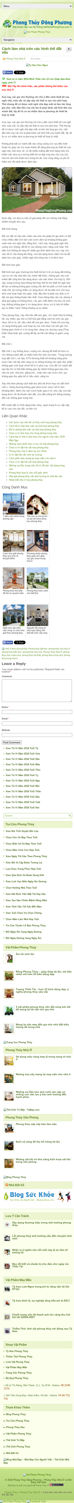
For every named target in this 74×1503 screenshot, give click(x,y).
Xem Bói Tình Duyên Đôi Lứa (22, 831)
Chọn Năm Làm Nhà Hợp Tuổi (22, 919)
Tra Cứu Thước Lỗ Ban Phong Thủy (26, 925)
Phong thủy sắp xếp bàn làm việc (36, 1124)
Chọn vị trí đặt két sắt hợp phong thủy (29, 447)
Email (5, 718)
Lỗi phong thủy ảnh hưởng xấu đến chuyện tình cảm (42, 1237)
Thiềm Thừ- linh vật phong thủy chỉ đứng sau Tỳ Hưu (42, 1330)
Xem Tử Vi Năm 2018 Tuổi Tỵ (22, 775)
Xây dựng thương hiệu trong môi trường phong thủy (41, 1224)
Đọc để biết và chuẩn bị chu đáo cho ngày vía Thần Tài (40, 1265)
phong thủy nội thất (31, 655)
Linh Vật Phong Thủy (17, 1362)
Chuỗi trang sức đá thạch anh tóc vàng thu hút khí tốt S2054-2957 (41, 1316)
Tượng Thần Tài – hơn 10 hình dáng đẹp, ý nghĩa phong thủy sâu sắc (42, 990)
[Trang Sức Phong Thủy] (18, 1042)
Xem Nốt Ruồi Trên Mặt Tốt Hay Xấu (26, 894)
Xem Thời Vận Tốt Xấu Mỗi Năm (24, 906)
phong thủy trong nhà (52, 655)
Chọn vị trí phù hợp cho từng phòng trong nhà (33, 433)
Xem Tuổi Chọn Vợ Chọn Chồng (24, 913)
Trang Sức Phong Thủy (19, 1372)
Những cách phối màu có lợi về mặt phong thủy (34, 444)
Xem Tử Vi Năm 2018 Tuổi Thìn (23, 769)
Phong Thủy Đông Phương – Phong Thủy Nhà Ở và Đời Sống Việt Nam (42, 1481)
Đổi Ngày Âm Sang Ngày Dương (23, 931)
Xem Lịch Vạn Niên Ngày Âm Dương (26, 881)
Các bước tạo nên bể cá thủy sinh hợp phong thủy (35, 422)
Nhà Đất (10, 1453)
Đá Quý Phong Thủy (17, 1378)
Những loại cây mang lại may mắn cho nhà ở (43, 1074)
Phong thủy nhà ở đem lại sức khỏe (28, 451)
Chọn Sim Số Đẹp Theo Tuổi (22, 837)
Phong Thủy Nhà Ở (15, 59)
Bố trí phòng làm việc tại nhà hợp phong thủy (32, 429)
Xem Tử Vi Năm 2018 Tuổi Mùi (23, 786)
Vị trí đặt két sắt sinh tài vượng (25, 454)
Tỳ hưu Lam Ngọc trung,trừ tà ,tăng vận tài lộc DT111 (40, 1288)
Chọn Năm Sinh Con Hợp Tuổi (23, 850)
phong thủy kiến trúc (12, 652)
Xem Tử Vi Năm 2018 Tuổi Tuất (23, 802)
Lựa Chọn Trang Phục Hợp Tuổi (23, 869)
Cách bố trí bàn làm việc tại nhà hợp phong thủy (34, 426)
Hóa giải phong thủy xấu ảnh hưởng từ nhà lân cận (35, 476)
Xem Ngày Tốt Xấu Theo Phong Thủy (26, 856)
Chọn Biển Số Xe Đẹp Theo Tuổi (24, 843)
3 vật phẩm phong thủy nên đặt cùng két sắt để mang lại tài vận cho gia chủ (43, 1008)
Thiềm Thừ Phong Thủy (19, 1356)
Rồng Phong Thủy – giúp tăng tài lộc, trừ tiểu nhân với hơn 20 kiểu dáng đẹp (44, 973)
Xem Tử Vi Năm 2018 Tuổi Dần (23, 759)
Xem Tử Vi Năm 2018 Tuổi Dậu (23, 796)
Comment (7, 676)
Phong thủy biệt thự (37, 649)
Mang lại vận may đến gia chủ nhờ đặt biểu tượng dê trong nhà (42, 1025)
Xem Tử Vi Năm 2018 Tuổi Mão (23, 764)
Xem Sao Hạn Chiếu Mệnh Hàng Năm (26, 900)
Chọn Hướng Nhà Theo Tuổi (21, 887)
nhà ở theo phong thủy (16, 649)
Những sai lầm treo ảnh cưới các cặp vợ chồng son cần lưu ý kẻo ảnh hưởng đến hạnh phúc (41, 1094)
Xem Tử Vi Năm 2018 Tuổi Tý (22, 748)
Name (5, 707)
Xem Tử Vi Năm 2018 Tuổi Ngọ (23, 780)
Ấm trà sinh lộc (25, 954)
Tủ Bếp (20, 1440)
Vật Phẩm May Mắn (16, 1367)
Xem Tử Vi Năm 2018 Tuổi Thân (23, 791)
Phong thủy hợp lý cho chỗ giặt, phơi (28, 472)
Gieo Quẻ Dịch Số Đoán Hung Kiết (25, 875)
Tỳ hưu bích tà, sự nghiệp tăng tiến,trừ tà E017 (41, 1300)
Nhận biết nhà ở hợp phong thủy (26, 480)
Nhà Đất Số (16, 1185)
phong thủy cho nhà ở (59, 649)
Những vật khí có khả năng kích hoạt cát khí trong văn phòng (43, 1160)
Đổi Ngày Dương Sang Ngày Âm (23, 938)
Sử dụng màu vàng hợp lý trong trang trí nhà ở (43, 1058)
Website (6, 730)
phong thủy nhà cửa (32, 652)
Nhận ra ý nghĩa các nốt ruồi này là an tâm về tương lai (40, 1251)
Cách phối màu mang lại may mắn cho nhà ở (32, 458)
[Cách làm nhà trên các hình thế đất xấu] (37, 190)
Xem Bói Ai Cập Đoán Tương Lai (24, 862)
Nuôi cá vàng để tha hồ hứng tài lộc (38, 1141)
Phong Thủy (19, 1414)
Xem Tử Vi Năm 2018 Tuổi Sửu (23, 753)
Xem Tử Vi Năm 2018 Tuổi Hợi (22, 807)
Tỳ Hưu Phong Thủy (17, 1351)
